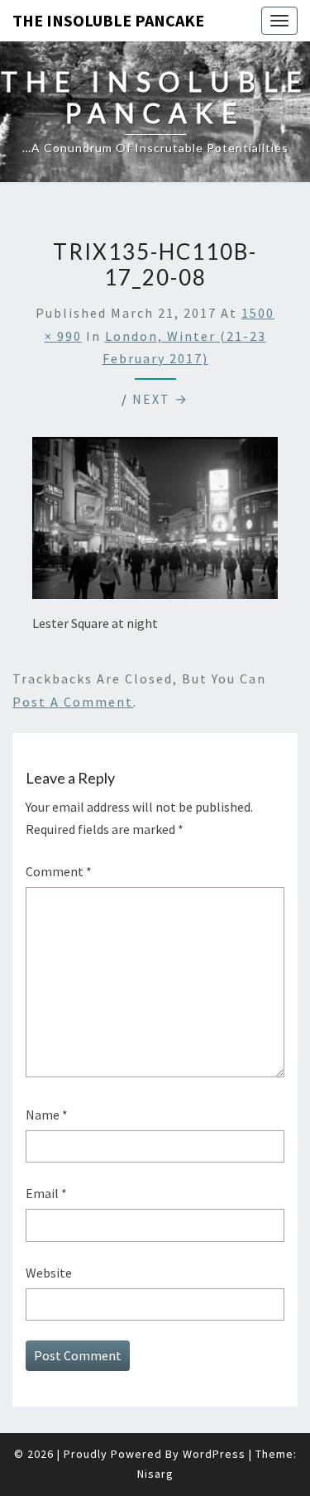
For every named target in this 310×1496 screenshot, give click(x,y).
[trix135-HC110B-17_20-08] (155, 523)
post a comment (72, 701)
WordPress (214, 1453)
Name (47, 1114)
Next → (160, 399)
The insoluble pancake (108, 20)
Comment (59, 871)
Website (49, 1272)
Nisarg (155, 1473)
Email (46, 1193)
